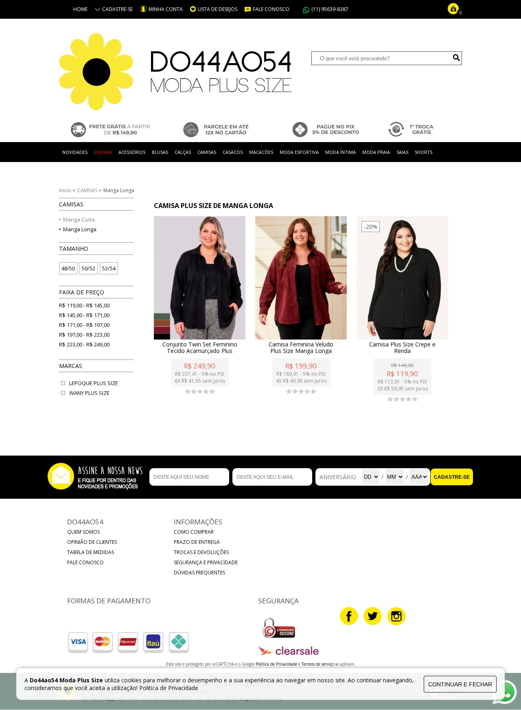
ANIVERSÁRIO (338, 477)
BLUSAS (160, 152)
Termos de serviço (318, 664)
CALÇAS (183, 152)
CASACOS (233, 152)
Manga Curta (79, 219)
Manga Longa (79, 229)
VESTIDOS (72, 172)
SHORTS (423, 152)
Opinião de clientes (92, 542)
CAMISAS (206, 152)
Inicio (65, 190)
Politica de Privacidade (168, 688)
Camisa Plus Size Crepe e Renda (402, 347)
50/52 (88, 268)
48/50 (68, 268)
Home (80, 9)
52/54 (109, 268)
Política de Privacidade (277, 664)
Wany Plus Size (89, 393)
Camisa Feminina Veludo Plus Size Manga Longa (301, 347)
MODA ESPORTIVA (299, 152)
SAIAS (402, 152)
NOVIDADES (75, 152)
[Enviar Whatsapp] (505, 702)
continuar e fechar (460, 684)
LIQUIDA (103, 152)
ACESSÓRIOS (131, 152)
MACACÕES (261, 152)
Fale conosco (85, 562)
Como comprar (194, 531)
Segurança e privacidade (206, 562)
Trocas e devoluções (201, 552)
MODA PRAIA (376, 152)
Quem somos (83, 531)
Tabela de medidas (90, 552)
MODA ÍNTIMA (340, 152)
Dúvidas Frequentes (199, 572)
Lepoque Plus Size (93, 383)
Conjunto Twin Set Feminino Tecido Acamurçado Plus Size (199, 351)
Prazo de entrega (197, 542)
